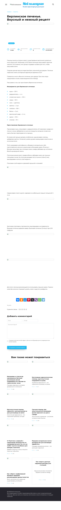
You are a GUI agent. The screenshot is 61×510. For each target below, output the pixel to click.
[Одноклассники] (21, 299)
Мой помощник (33, 4)
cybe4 (9, 305)
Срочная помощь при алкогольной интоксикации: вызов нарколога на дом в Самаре (41, 412)
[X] (32, 299)
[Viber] (36, 299)
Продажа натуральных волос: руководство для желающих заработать (42, 442)
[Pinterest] (28, 299)
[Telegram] (43, 299)
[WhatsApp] (39, 299)
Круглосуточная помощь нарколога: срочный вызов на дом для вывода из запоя (17, 411)
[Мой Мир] (25, 299)
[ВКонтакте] (17, 299)
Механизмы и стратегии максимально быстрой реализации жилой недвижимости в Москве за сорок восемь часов (16, 380)
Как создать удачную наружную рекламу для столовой (43, 463)
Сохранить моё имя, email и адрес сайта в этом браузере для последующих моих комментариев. (29, 341)
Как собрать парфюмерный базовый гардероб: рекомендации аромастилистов (18, 475)
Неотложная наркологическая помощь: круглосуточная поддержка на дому (42, 379)
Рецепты (11, 43)
